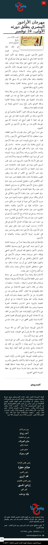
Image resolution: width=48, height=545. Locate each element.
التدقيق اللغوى (24, 450)
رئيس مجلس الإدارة (24, 462)
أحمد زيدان (24, 433)
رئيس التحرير (24, 472)
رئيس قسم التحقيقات (24, 437)
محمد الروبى (24, 476)
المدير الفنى (24, 489)
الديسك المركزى (24, 445)
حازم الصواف (24, 441)
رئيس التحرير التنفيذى (24, 480)
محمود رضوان (24, 454)
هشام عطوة (24, 467)
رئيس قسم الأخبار (24, 429)
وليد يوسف (24, 494)
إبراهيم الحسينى (24, 485)
